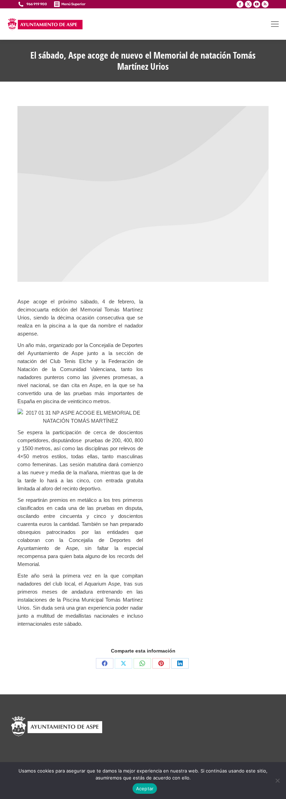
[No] (277, 780)
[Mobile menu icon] (275, 24)
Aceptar (145, 788)
